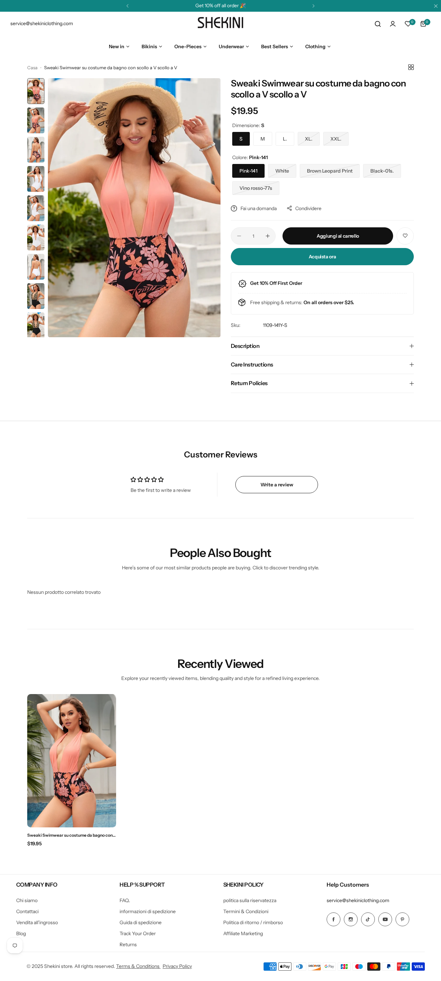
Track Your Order (138, 933)
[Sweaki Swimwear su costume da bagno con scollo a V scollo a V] (71, 760)
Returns (128, 944)
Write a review (276, 485)
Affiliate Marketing (243, 933)
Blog (21, 933)
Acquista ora (322, 257)
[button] (127, 6)
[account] (392, 23)
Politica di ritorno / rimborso (253, 922)
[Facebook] (333, 919)
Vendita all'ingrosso (37, 922)
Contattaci (27, 911)
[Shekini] (220, 24)
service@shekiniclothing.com (358, 900)
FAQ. (125, 900)
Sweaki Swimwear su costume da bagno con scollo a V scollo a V (70, 835)
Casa (32, 67)
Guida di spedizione (141, 922)
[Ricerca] (377, 23)
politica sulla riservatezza (249, 900)
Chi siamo (27, 900)
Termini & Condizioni (245, 911)
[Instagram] (351, 919)
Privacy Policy (177, 966)
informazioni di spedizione (148, 911)
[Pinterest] (402, 919)
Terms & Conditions (138, 966)
